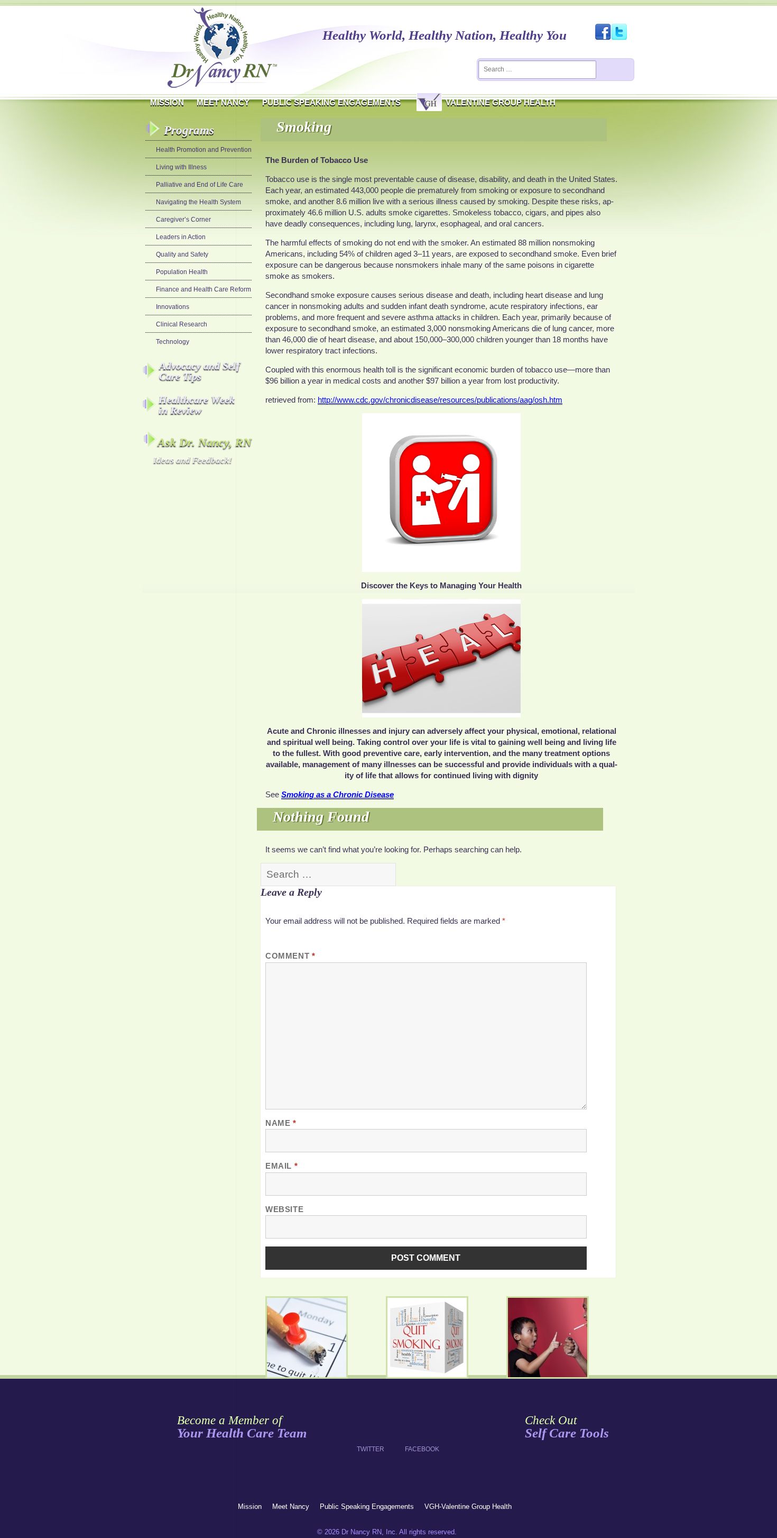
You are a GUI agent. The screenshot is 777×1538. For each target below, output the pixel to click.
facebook (418, 1429)
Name (281, 1122)
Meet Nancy (223, 102)
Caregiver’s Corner (183, 219)
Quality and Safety (182, 254)
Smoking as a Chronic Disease (337, 794)
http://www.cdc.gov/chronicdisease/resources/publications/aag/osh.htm (440, 399)
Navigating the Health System (198, 202)
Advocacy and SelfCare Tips (199, 370)
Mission (167, 102)
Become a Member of (242, 1427)
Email (281, 1165)
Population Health (182, 272)
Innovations (172, 307)
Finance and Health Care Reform (203, 289)
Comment (290, 955)
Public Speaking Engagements (331, 102)
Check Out (567, 1427)
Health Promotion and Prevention (204, 149)
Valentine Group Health (501, 102)
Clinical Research (181, 324)
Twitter (370, 1429)
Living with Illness (181, 167)
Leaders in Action (181, 237)
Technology (172, 341)
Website (284, 1209)
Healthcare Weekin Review (197, 404)
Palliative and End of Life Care (199, 184)
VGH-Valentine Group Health (468, 1506)
